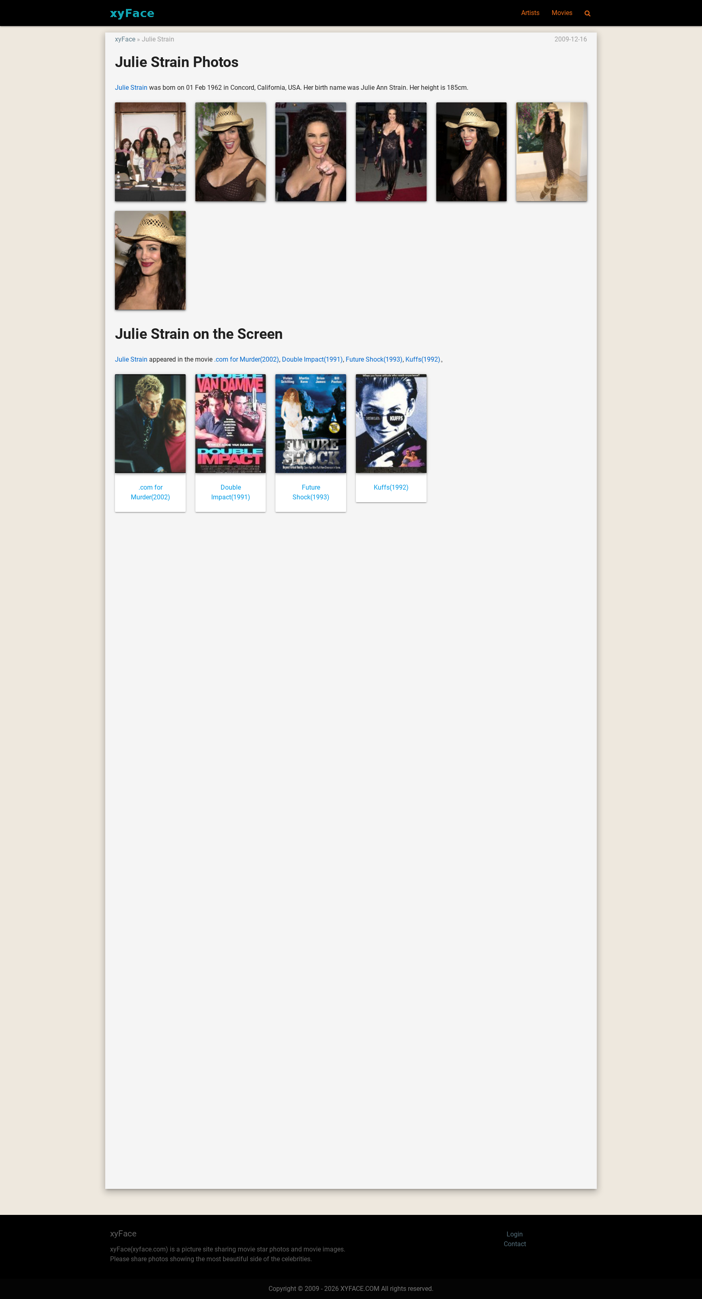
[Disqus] (351, 841)
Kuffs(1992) (422, 359)
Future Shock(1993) (374, 359)
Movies (562, 13)
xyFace (125, 39)
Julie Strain (131, 87)
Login (515, 1234)
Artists (530, 13)
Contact (515, 1244)
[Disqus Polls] (351, 628)
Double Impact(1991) (312, 359)
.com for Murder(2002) (246, 359)
